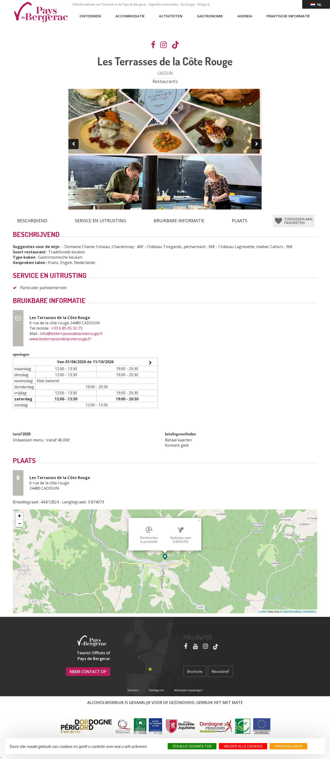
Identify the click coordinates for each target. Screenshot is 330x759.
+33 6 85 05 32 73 (67, 328)
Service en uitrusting (100, 220)
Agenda (244, 16)
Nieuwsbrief (220, 671)
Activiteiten (170, 16)
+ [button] (19, 516)
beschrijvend (32, 220)
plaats (239, 220)
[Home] (41, 12)
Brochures (194, 671)
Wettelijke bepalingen (188, 690)
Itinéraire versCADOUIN (180, 539)
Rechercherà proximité (149, 539)
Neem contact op (88, 671)
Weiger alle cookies (243, 746)
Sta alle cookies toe (192, 746)
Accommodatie (130, 16)
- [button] (19, 523)
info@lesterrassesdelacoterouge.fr (72, 333)
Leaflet (262, 611)
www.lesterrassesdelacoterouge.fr (60, 338)
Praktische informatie (288, 16)
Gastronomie (210, 16)
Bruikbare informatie (179, 220)
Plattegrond (156, 690)
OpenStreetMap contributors (299, 611)
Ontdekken (90, 16)
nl (318, 4)
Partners (133, 690)
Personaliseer (288, 746)
